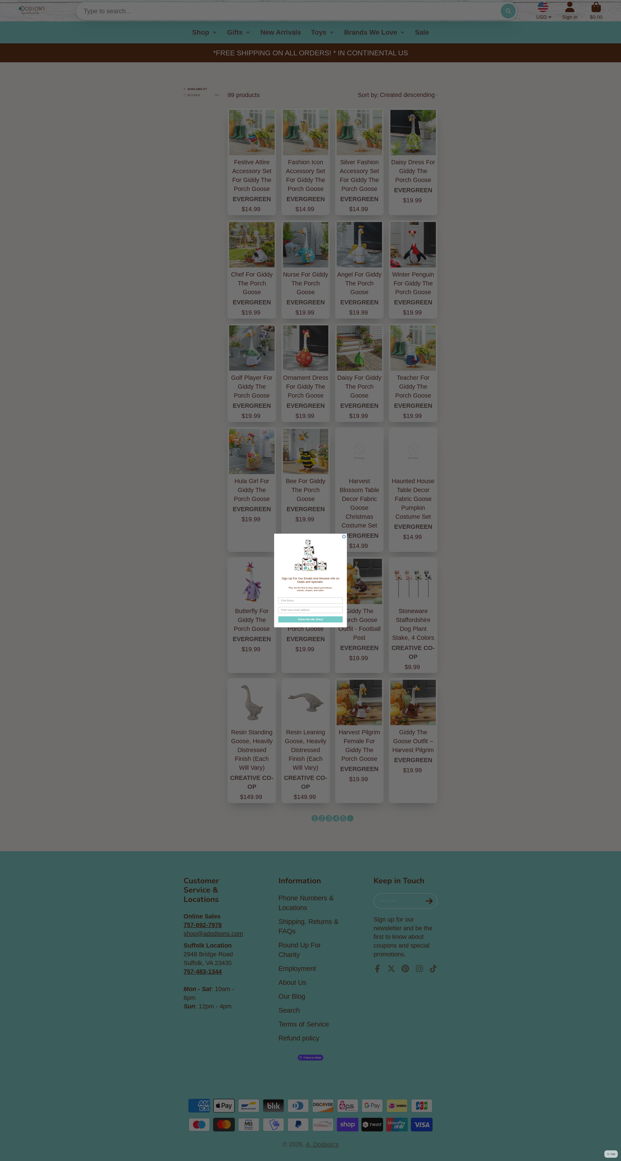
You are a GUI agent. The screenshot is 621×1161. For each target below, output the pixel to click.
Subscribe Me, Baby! (310, 619)
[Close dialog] (344, 536)
